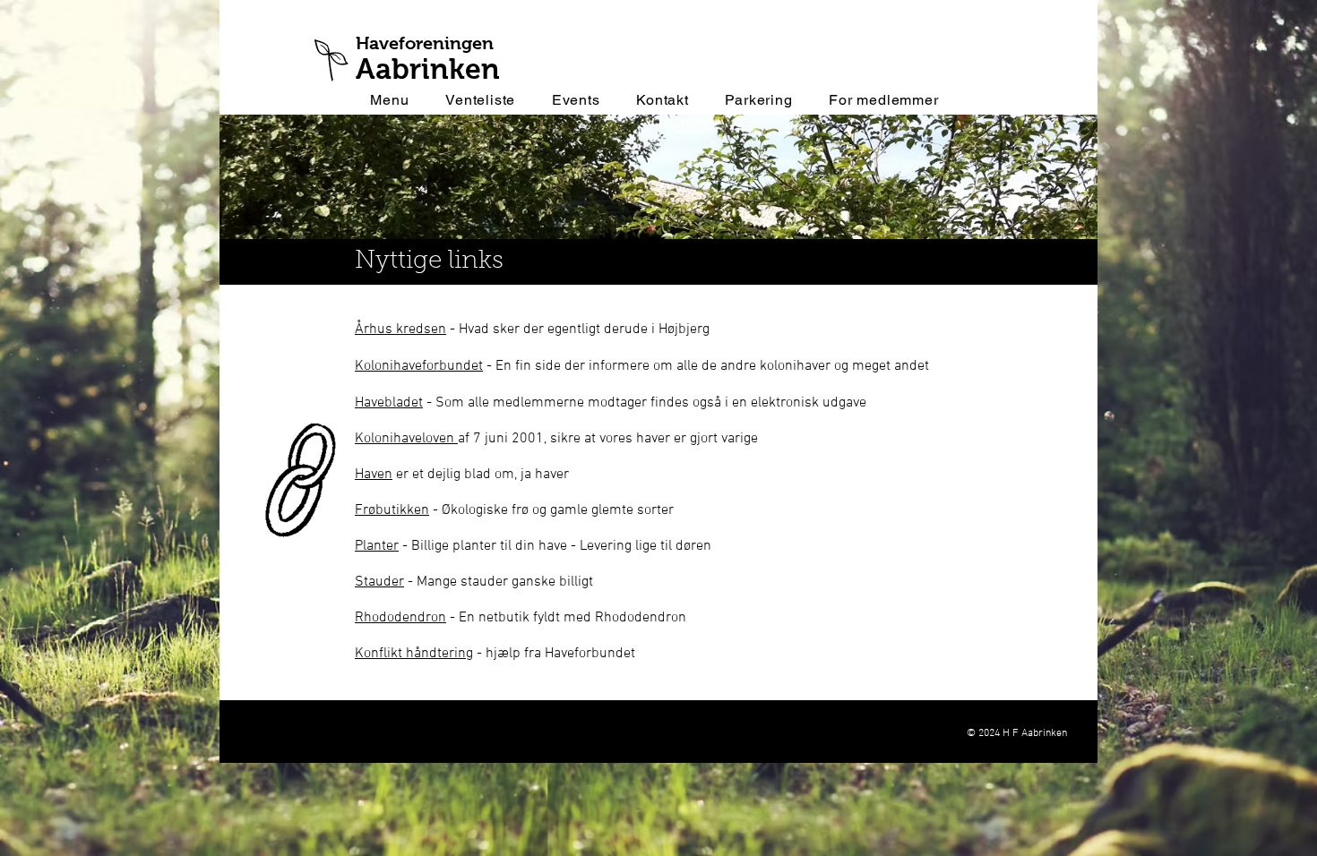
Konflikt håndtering (414, 654)
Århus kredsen (400, 329)
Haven (373, 475)
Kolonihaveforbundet (419, 366)
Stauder (379, 582)
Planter (377, 546)
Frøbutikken (392, 510)
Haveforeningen (425, 43)
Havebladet (389, 403)
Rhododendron (400, 618)
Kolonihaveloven (406, 439)
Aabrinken (428, 69)
